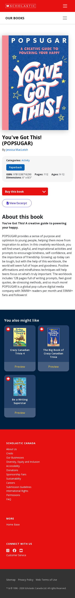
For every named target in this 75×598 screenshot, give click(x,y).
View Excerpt (18, 203)
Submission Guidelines (18, 487)
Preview (20, 367)
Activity (26, 160)
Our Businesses (15, 457)
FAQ (8, 499)
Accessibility (13, 466)
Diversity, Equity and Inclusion (23, 461)
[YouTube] (21, 550)
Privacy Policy (25, 579)
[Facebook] (14, 550)
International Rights (17, 490)
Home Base (13, 524)
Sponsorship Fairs (16, 474)
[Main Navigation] (65, 6)
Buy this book (15, 191)
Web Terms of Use (46, 579)
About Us (11, 449)
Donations (12, 470)
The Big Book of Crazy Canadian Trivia (53, 353)
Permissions (13, 495)
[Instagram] (7, 550)
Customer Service (16, 555)
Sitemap (11, 579)
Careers (10, 482)
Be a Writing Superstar (20, 401)
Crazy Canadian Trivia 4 (19, 351)
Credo (9, 453)
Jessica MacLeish (17, 150)
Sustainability (13, 478)
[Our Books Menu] (65, 18)
